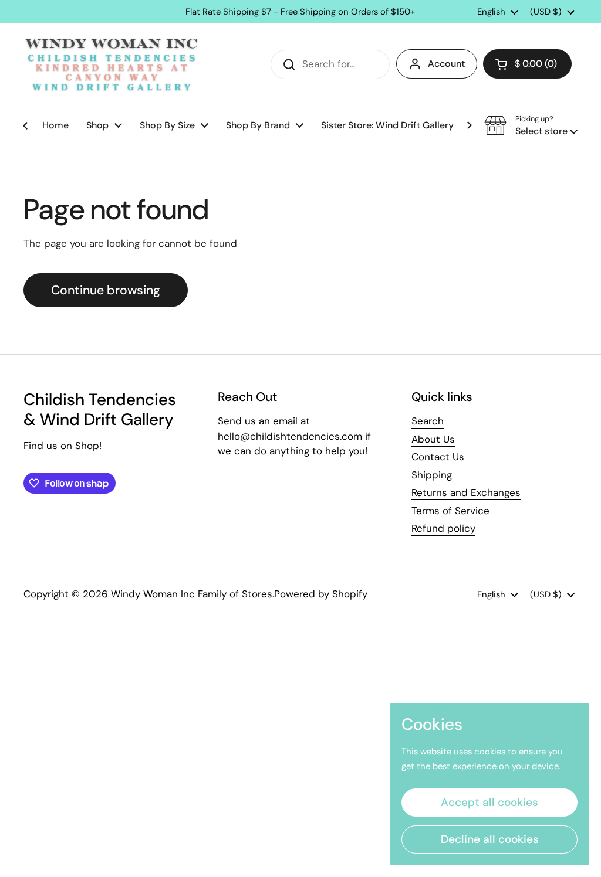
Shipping (431, 474)
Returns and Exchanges (466, 492)
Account (446, 63)
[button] (527, 64)
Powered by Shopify (320, 593)
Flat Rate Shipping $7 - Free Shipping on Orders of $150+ (300, 12)
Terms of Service (450, 510)
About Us (433, 439)
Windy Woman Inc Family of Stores (191, 593)
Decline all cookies (490, 839)
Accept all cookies (489, 802)
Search (427, 420)
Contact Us (437, 456)
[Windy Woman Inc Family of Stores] (111, 64)
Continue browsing (105, 290)
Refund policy (443, 528)
